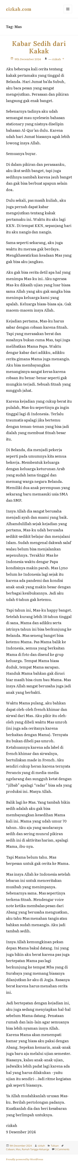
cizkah (57, 59)
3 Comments (62, 1149)
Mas (18, 1149)
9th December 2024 (27, 59)
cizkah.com (18, 9)
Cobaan (10, 1149)
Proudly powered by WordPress (24, 1159)
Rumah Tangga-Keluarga (35, 1149)
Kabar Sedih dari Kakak (39, 47)
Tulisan (55, 1145)
